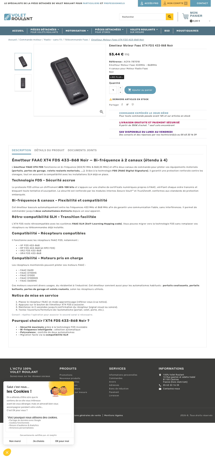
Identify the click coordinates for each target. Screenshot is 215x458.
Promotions (66, 375)
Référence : (116, 61)
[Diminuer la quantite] (120, 92)
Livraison (114, 395)
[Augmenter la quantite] (120, 88)
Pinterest (132, 104)
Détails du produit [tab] (49, 150)
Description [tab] (21, 150)
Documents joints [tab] (82, 150)
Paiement (114, 392)
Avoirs (112, 382)
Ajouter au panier (140, 90)
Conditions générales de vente (84, 415)
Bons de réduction (119, 389)
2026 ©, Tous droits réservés (196, 415)
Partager (122, 104)
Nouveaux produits (70, 378)
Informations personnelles (123, 375)
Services (117, 368)
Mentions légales (113, 415)
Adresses (114, 385)
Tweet (127, 104)
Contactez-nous (171, 389)
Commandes (116, 378)
